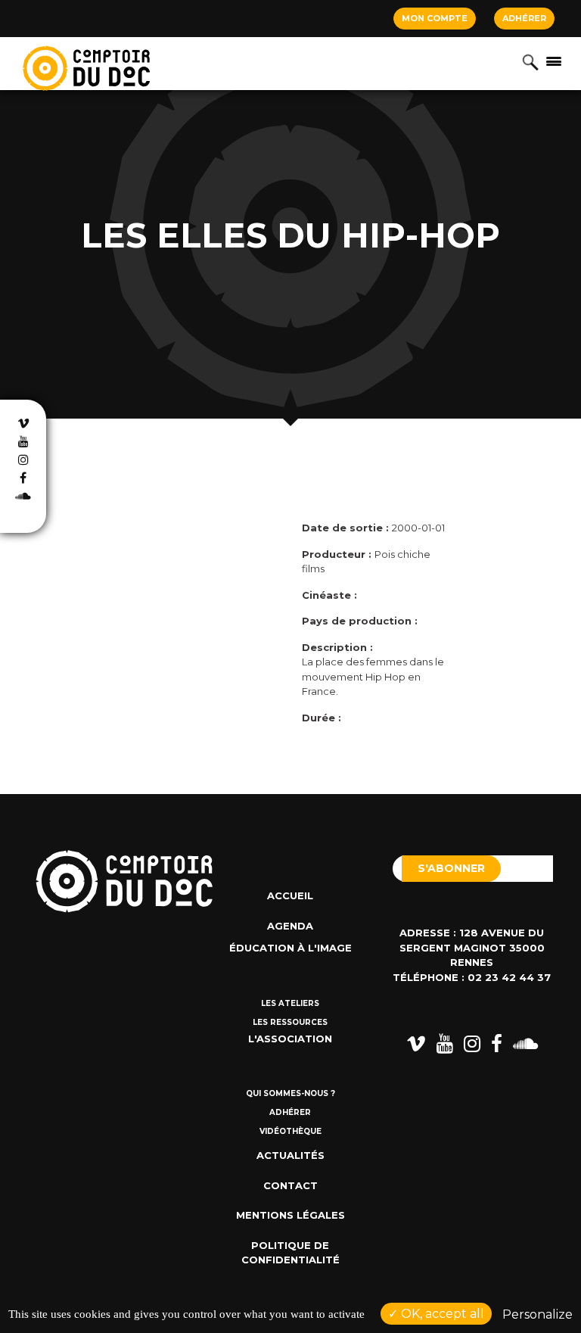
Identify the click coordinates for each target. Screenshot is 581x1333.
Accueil (290, 895)
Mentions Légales (290, 1215)
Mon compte (435, 18)
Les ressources (290, 1022)
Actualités (290, 1155)
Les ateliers (290, 1003)
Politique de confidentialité (290, 1252)
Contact (290, 1185)
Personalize (537, 1314)
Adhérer (524, 18)
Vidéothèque (290, 1131)
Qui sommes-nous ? (290, 1093)
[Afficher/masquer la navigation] (554, 60)
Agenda (290, 926)
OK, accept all (441, 1314)
